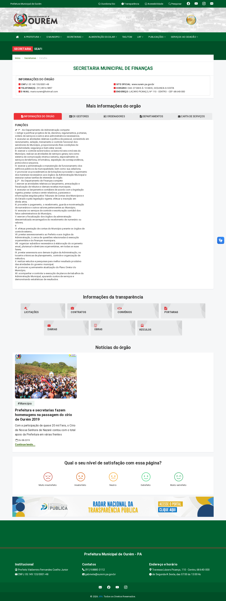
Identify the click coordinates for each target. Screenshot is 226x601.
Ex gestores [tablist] (80, 116)
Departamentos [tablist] (152, 116)
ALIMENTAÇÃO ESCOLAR (102, 37)
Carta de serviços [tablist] (192, 116)
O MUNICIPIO (53, 37)
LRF (139, 37)
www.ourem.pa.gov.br (143, 84)
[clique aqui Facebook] (109, 587)
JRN (100, 596)
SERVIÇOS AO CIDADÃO (184, 37)
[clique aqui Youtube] (117, 587)
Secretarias (30, 58)
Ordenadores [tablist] (116, 116)
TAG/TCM (127, 37)
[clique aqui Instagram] (126, 587)
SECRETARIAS (74, 37)
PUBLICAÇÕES (156, 37)
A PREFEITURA (32, 37)
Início (18, 58)
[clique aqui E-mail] (100, 587)
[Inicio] (17, 36)
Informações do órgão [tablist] (38, 116)
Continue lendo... (25, 444)
